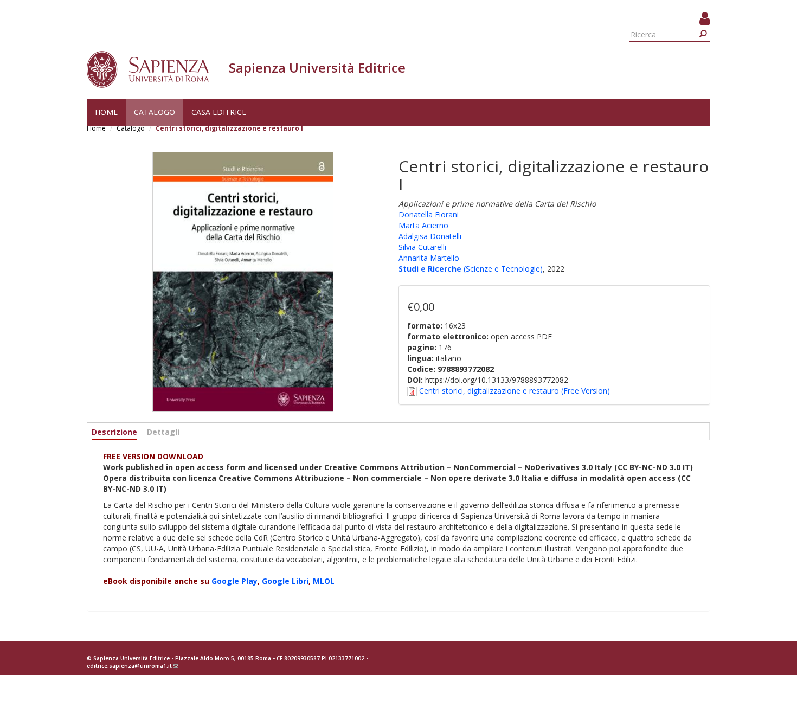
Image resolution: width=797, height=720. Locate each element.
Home (106, 112)
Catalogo (154, 112)
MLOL (324, 581)
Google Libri (285, 581)
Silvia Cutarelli (422, 247)
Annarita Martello (428, 258)
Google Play (234, 581)
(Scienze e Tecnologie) (502, 268)
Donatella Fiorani (428, 214)
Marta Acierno (423, 225)
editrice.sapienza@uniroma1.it (132, 666)
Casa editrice (218, 112)
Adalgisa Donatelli (429, 236)
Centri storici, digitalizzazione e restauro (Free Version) (514, 390)
